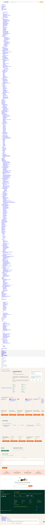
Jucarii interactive (5, 244)
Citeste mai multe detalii (19, 523)
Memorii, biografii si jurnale (6, 20)
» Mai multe (39, 397)
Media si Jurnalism (5, 65)
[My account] (39, 2)
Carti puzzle (4, 211)
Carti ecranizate (3, 102)
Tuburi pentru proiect (5, 181)
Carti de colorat (5, 212)
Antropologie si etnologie (6, 60)
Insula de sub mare (37, 436)
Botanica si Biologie (5, 95)
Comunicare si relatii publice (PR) (7, 66)
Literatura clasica (6, 37)
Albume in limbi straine (5, 77)
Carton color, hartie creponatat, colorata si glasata (9, 202)
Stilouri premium (5, 274)
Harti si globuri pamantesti (6, 166)
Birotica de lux (4, 249)
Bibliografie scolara (5, 117)
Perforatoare (4, 268)
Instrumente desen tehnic (6, 182)
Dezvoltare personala (5, 19)
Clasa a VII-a (4, 128)
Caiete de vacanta (5, 135)
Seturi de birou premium (6, 276)
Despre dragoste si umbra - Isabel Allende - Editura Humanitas (5, 437)
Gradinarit (4, 105)
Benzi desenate (5, 213)
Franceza (4, 144)
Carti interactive (5, 210)
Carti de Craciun (5, 217)
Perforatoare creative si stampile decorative (8, 201)
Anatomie (4, 152)
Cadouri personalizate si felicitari (7, 279)
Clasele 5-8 (5, 190)
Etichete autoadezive (5, 252)
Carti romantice (6, 38)
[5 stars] (8, 456)
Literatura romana (5, 206)
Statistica (4, 89)
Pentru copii (5, 45)
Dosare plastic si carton (6, 257)
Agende (2, 277)
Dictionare (4, 118)
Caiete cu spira (5, 168)
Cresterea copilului (5, 21)
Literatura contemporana (7, 42)
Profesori (30, 500)
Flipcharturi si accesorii (6, 261)
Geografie (4, 69)
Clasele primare (5, 133)
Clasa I (4, 124)
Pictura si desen (5, 163)
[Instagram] (3, 496)
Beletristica (4, 18)
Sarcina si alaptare (5, 57)
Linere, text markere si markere (6, 177)
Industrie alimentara (5, 97)
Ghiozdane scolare (5, 188)
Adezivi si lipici (4, 199)
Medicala (4, 345)
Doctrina (4, 84)
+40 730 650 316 (38, 500)
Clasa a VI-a (4, 127)
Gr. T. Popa (4, 346)
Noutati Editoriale (4, 6)
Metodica (4, 157)
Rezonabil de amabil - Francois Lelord (20, 411)
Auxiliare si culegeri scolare (6, 115)
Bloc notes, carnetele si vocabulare (7, 170)
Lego (3, 238)
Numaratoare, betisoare (6, 198)
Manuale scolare (5, 114)
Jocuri (2, 235)
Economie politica (5, 88)
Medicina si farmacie (4, 8)
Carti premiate (3, 100)
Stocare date (4, 266)
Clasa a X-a (4, 130)
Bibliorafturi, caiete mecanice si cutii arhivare (8, 256)
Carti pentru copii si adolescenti (7, 15)
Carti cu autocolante (4, 225)
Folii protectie (4, 258)
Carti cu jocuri (4, 214)
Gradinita (4, 120)
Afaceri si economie (4, 85)
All (3, 347)
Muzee (3, 73)
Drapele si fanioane (5, 264)
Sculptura (4, 74)
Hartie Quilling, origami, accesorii (7, 200)
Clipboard (4, 259)
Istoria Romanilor (6, 68)
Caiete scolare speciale (6, 167)
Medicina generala (5, 79)
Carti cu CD (3, 232)
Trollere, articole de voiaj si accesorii (6, 296)
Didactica (4, 156)
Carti (3, 13)
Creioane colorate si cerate (6, 185)
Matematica (4, 139)
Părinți (30, 501)
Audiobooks (4, 28)
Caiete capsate (5, 169)
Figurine (4, 240)
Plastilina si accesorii (5, 197)
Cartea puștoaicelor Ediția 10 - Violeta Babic (36, 411)
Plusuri (4, 242)
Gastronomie (4, 29)
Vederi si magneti (5, 288)
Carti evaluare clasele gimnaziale (7, 137)
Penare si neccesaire (5, 337)
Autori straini (4, 149)
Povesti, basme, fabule (5, 207)
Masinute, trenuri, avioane (6, 243)
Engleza (4, 143)
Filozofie (4, 62)
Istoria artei (4, 72)
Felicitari (4, 289)
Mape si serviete (5, 273)
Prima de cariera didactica (16, 504)
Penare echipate (5, 194)
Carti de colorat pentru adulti (6, 33)
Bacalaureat (4, 116)
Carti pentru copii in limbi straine (7, 314)
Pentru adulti (5, 46)
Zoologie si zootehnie (5, 96)
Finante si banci (5, 87)
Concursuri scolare (5, 136)
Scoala (2, 354)
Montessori (3, 7)
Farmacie (4, 81)
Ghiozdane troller (5, 191)
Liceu (3, 134)
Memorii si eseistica (5, 52)
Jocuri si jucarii (3, 233)
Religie (4, 26)
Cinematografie (5, 76)
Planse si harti (4, 121)
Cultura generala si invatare (5, 53)
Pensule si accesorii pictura (6, 186)
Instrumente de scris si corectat (7, 162)
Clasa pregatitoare (5, 123)
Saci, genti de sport (5, 193)
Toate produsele (4, 4)
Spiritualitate (4, 34)
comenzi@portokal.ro (39, 501)
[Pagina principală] (1, 369)
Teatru (3, 75)
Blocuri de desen (5, 184)
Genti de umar (4, 192)
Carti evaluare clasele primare (6, 138)
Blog (2, 356)
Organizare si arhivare (5, 246)
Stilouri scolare (4, 173)
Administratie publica (5, 90)
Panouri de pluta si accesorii (6, 262)
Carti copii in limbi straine (5, 221)
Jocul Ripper (12, 436)
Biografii (4, 51)
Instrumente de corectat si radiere (7, 175)
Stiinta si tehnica (5, 25)
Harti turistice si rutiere (5, 108)
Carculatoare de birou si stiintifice (7, 265)
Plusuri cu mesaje (5, 290)
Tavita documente (5, 269)
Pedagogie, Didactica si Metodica (7, 119)
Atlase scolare (4, 328)
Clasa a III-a (4, 125)
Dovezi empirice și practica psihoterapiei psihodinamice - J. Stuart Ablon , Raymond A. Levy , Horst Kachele (12, 411)
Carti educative (3, 223)
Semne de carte (5, 280)
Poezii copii (4, 209)
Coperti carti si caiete (5, 171)
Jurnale (4, 216)
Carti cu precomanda (4, 9)
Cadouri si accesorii (5, 17)
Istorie (3, 67)
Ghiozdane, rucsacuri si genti (6, 164)
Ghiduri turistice (5, 107)
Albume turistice (5, 109)
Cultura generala (5, 215)
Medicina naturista (5, 80)
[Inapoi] (0, 514)
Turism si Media (5, 91)
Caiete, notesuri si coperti (6, 161)
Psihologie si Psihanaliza (6, 49)
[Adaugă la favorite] (2, 408)
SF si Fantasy (5, 40)
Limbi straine (4, 154)
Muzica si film (4, 284)
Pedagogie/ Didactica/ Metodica (7, 329)
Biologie (4, 151)
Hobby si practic (5, 106)
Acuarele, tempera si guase (6, 183)
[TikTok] (5, 496)
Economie (4, 86)
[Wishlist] (37, 2)
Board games (4, 236)
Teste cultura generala (5, 55)
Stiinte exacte (4, 94)
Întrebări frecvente (23, 500)
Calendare (4, 250)
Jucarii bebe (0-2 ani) (5, 241)
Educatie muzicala (5, 122)
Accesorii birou (5, 248)
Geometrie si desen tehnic (5, 178)
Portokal (6, 2)
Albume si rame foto (5, 282)
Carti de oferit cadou (5, 32)
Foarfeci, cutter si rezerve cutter (7, 271)
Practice (4, 98)
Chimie (4, 141)
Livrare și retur (23, 501)
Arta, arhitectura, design (4, 71)
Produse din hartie (5, 245)
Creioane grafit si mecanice (6, 174)
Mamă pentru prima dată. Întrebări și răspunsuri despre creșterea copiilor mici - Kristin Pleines (28, 411)
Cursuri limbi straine (5, 70)
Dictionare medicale (5, 82)
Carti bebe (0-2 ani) (5, 208)
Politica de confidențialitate (24, 487)
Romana (4, 140)
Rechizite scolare (5, 14)
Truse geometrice (5, 179)
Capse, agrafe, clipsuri (5, 270)
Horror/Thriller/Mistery (7, 43)
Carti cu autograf (5, 27)
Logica (3, 146)
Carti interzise (4, 30)
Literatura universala (5, 205)
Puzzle (3, 237)
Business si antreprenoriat (6, 92)
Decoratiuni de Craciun (5, 285)
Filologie (4, 61)
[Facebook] (2, 496)
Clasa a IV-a (4, 126)
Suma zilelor (20, 436)
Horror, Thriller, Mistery (7, 39)
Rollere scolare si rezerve (6, 176)
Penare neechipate (5, 195)
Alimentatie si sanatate (5, 58)
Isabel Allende (5, 420)
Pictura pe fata (4, 203)
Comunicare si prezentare (6, 247)
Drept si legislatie (5, 24)
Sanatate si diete (5, 35)
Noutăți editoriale (15, 501)
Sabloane (4, 180)
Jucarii (4, 234)
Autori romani (4, 36)
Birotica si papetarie (5, 16)
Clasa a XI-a (4, 131)
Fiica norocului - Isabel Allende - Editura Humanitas (29, 437)
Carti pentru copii (4, 352)
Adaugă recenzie (5, 450)
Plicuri (3, 253)
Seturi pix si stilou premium (6, 275)
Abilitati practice (5, 165)
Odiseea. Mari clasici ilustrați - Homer (4, 411)
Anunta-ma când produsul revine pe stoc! (36, 371)
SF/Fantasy (5, 44)
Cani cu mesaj (4, 287)
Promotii (3, 5)
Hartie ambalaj (4, 254)
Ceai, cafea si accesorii (5, 283)
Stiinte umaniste (5, 22)
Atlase (3, 54)
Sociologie (4, 64)
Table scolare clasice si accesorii (7, 263)
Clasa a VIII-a (4, 129)
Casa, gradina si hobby (5, 31)
